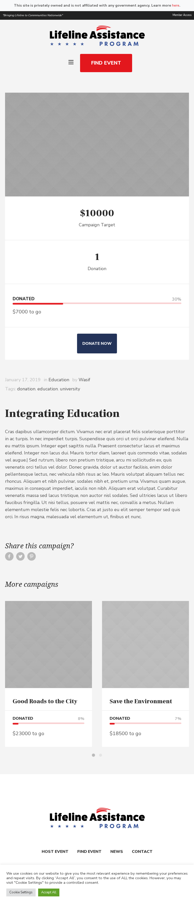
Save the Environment (141, 701)
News (116, 851)
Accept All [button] (48, 892)
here (175, 5)
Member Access (182, 15)
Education (58, 380)
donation (26, 389)
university (70, 389)
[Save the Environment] (145, 644)
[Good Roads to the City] (48, 644)
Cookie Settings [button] (21, 892)
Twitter (20, 558)
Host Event (55, 851)
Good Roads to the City (45, 701)
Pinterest (31, 558)
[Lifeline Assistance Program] (97, 36)
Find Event (89, 851)
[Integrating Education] (97, 144)
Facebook (9, 558)
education (47, 389)
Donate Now (97, 343)
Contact (142, 851)
